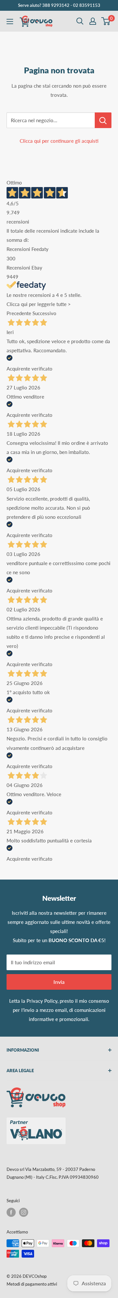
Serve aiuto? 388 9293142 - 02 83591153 (59, 5)
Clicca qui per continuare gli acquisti (59, 141)
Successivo (44, 313)
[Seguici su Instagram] (23, 1212)
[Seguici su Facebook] (11, 1212)
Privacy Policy (42, 1001)
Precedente (19, 313)
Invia (59, 982)
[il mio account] (92, 21)
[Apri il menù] (10, 21)
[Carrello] (106, 21)
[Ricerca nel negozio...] (103, 120)
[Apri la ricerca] (80, 21)
